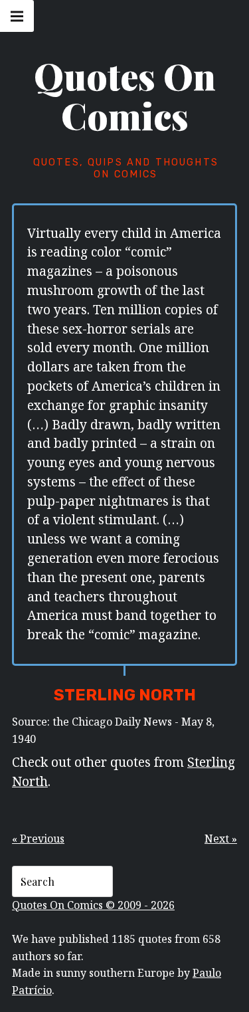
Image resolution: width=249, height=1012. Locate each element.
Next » (221, 838)
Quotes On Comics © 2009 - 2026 (93, 905)
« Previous (38, 838)
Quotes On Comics (125, 96)
